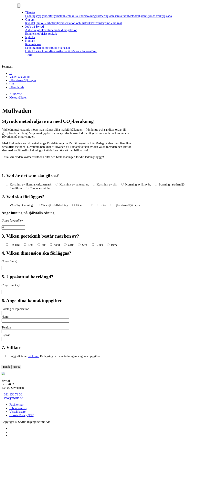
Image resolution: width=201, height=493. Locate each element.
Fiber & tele (16, 87)
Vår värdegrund (100, 23)
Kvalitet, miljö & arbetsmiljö (42, 23)
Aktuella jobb (33, 30)
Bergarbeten (56, 16)
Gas (11, 83)
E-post (6, 335)
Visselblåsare (17, 411)
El (10, 73)
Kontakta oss (33, 44)
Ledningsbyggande (37, 16)
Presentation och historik (75, 23)
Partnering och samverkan (112, 16)
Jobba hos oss (17, 408)
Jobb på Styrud (34, 26)
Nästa (16, 366)
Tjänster (30, 12)
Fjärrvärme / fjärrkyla (22, 80)
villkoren (33, 356)
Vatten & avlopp (19, 76)
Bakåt (6, 366)
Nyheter (30, 37)
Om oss (30, 19)
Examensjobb (33, 33)
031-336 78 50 (13, 394)
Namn (5, 316)
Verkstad (64, 47)
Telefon (6, 327)
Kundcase (15, 94)
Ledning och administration (42, 47)
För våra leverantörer (84, 51)
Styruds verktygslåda (159, 16)
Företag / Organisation (15, 309)
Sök (30, 54)
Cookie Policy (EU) (21, 415)
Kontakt (30, 40)
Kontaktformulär (60, 51)
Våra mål (116, 23)
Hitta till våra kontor (37, 51)
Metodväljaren (137, 16)
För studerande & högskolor (59, 30)
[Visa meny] (18, 6)
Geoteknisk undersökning (80, 16)
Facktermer (16, 404)
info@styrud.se (13, 398)
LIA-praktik (49, 33)
